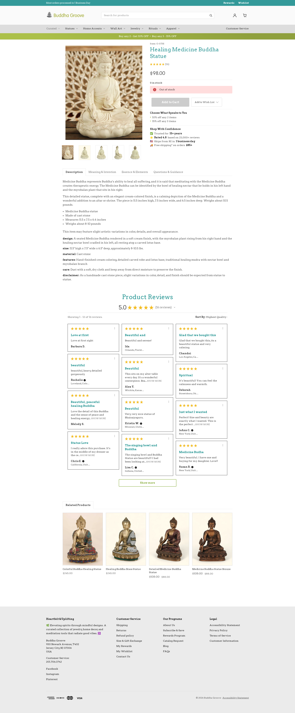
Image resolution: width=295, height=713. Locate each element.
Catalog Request (173, 640)
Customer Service (237, 28)
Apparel (171, 28)
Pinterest (52, 679)
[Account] (235, 15)
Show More (154, 381)
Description (74, 172)
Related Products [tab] (78, 505)
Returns (121, 630)
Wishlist (243, 3)
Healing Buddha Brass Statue (123, 569)
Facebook (52, 668)
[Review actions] (114, 328)
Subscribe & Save (173, 630)
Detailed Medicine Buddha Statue (165, 571)
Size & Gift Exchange (129, 640)
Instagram (52, 674)
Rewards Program (174, 635)
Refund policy (125, 635)
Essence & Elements (135, 172)
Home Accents (92, 28)
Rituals (153, 28)
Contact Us (123, 656)
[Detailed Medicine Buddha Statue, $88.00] (169, 539)
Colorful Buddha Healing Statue (82, 569)
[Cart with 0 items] (245, 15)
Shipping (122, 625)
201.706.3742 (54, 661)
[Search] (210, 15)
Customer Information (224, 640)
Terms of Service (220, 635)
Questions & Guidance (168, 172)
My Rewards (124, 646)
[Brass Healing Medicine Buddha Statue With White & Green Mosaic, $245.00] (126, 539)
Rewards (228, 3)
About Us (169, 625)
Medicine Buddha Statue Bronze (211, 569)
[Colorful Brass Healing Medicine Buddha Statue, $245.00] (83, 539)
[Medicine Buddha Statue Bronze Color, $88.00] (212, 539)
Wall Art (116, 28)
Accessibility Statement (225, 625)
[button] (174, 307)
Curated (51, 28)
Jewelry (135, 28)
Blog (166, 646)
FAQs (166, 651)
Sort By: (200, 317)
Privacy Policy (219, 630)
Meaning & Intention (102, 172)
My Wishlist (124, 651)
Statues (70, 28)
